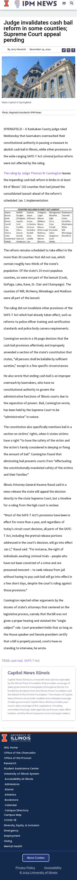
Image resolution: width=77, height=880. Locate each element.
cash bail (17, 660)
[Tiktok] (64, 50)
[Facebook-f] (73, 50)
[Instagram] (69, 50)
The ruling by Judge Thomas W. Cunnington (33, 173)
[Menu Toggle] (64, 3)
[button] (71, 3)
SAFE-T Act (32, 660)
